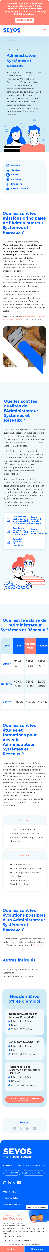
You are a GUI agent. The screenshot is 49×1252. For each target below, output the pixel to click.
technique (9, 436)
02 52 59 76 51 (35, 1173)
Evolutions (16, 184)
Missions (15, 165)
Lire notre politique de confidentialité (17, 1240)
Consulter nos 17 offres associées (24, 1099)
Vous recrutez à (11, 1204)
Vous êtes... (9, 1192)
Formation (16, 179)
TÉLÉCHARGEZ (24, 20)
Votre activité (10, 1198)
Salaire (14, 174)
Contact (14, 1173)
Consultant (38, 945)
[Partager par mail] (34, 1128)
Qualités (15, 170)
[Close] (45, 12)
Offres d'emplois (20, 188)
